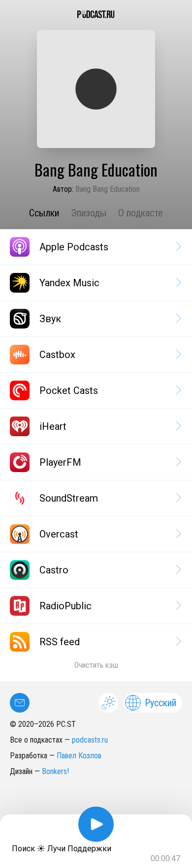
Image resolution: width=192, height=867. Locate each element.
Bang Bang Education (107, 189)
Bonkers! (55, 771)
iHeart (52, 426)
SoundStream (68, 498)
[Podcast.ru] (96, 14)
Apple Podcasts (73, 247)
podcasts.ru (90, 740)
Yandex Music (69, 283)
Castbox (57, 354)
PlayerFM (60, 462)
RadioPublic (65, 606)
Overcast (58, 534)
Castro (53, 570)
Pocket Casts (68, 390)
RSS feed (59, 642)
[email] (20, 703)
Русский (160, 703)
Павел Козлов (79, 755)
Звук (50, 319)
